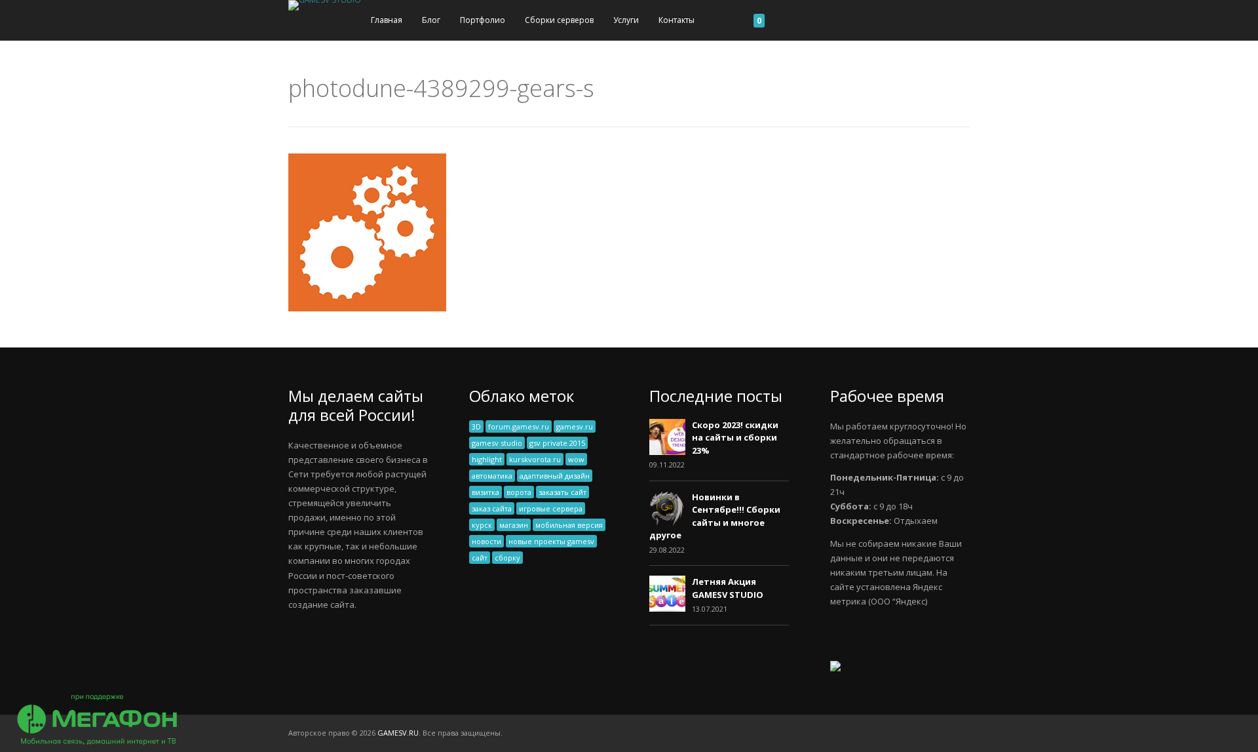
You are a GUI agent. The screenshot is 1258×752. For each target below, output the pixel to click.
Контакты (676, 20)
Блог (431, 20)
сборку (507, 558)
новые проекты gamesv (551, 541)
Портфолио (482, 20)
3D (476, 426)
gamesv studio (497, 443)
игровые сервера (550, 508)
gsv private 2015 (557, 443)
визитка (485, 492)
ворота (518, 492)
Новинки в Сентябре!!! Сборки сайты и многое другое (714, 516)
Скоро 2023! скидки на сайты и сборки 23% (735, 437)
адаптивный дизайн (555, 476)
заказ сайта (492, 508)
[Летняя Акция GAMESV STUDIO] (667, 608)
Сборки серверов (559, 20)
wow (576, 459)
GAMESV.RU (398, 733)
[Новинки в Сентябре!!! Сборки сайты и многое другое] (667, 524)
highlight (487, 459)
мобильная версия (569, 525)
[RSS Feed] (966, 733)
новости (486, 541)
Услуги (626, 20)
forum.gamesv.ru (518, 426)
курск (482, 525)
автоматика (492, 476)
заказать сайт (562, 492)
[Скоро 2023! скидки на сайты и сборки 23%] (667, 452)
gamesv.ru (574, 426)
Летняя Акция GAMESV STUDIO (727, 588)
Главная (386, 20)
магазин (513, 525)
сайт (479, 558)
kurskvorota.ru (535, 459)
